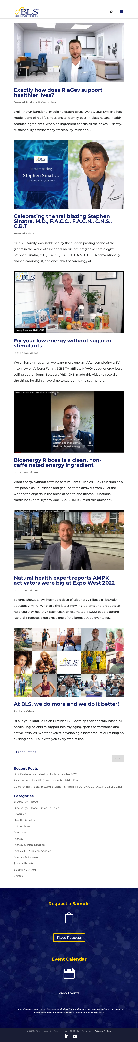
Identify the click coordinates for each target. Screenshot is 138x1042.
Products (31, 102)
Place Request (69, 938)
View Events (69, 993)
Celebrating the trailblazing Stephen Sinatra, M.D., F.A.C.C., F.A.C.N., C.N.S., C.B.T (63, 221)
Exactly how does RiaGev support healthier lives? (58, 92)
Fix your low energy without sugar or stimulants (63, 343)
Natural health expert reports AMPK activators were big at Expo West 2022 (64, 580)
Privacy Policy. (103, 1031)
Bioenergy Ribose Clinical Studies (36, 808)
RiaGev (42, 102)
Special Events (24, 863)
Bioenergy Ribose (26, 801)
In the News (21, 352)
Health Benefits (24, 820)
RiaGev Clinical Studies (29, 844)
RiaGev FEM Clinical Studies (32, 851)
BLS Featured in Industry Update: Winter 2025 (45, 774)
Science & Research (27, 857)
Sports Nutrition (25, 869)
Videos (52, 102)
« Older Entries (25, 752)
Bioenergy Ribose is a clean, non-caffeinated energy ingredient (58, 462)
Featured (19, 102)
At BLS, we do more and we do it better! (66, 704)
